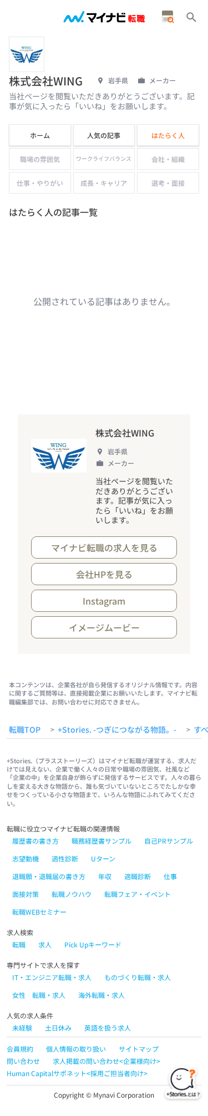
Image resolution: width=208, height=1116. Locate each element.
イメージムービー (104, 627)
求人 (45, 944)
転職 (19, 944)
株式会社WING (124, 433)
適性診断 (65, 858)
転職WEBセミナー (39, 911)
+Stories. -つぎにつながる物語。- (117, 730)
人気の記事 (103, 135)
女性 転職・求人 (38, 995)
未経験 (22, 1027)
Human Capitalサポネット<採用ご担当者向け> (77, 1073)
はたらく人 (168, 135)
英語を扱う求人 (107, 1027)
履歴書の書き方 (35, 840)
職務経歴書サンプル (101, 840)
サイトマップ (139, 1048)
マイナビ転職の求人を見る (104, 547)
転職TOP (24, 730)
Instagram (104, 600)
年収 (104, 876)
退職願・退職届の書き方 (48, 876)
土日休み (58, 1027)
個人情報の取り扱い (76, 1048)
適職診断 (137, 876)
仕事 (170, 876)
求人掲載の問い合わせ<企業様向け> (106, 1061)
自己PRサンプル (168, 840)
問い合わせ (23, 1061)
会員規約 (20, 1048)
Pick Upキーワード (92, 944)
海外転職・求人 (101, 995)
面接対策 (25, 894)
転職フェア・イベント (137, 894)
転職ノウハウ (72, 894)
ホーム (40, 135)
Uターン (103, 858)
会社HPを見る (104, 574)
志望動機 (25, 858)
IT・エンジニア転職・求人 (52, 977)
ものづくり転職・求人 (137, 977)
